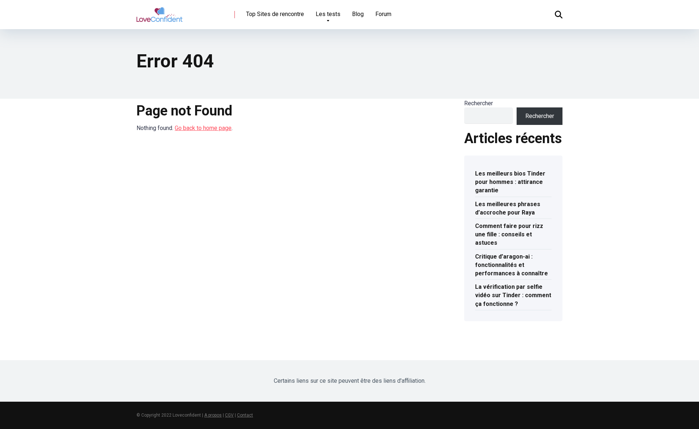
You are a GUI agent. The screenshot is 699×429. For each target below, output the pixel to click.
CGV (229, 415)
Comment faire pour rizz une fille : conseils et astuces (509, 234)
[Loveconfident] (159, 12)
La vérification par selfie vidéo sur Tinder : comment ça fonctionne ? (513, 295)
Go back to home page (203, 128)
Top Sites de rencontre (275, 14)
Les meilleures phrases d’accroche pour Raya (507, 208)
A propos (213, 415)
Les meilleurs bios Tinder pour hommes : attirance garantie (510, 182)
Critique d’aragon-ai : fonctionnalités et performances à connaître (511, 265)
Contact (245, 415)
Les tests (328, 14)
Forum (383, 14)
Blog (358, 14)
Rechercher (478, 103)
